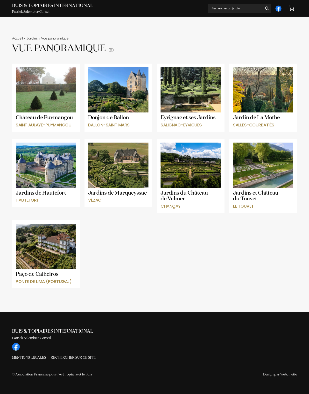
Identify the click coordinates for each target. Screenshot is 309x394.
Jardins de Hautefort (41, 193)
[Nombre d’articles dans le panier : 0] (291, 8)
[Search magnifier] (266, 8)
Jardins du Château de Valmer (184, 196)
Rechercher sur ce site (73, 357)
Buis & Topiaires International (52, 5)
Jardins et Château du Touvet (255, 196)
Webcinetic (288, 374)
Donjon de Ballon (108, 117)
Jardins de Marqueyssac (117, 193)
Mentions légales (29, 357)
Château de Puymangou (44, 117)
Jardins (32, 38)
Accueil (17, 38)
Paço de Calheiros (37, 274)
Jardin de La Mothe (256, 117)
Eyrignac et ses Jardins (188, 117)
